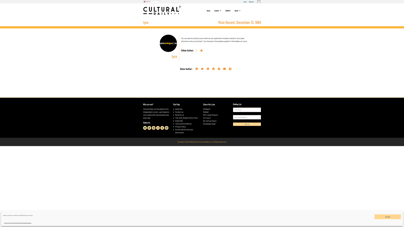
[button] (197, 69)
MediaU (206, 112)
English (147, 1)
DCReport (206, 109)
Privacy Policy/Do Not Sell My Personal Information (17, 223)
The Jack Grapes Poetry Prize (186, 118)
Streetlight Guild (209, 124)
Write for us (179, 115)
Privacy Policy (180, 127)
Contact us (179, 112)
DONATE (227, 11)
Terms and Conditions (183, 124)
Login (245, 2)
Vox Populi (207, 118)
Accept (387, 217)
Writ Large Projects (210, 115)
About (236, 11)
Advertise (178, 109)
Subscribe (179, 121)
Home (208, 11)
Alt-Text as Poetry (210, 121)
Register (251, 2)
